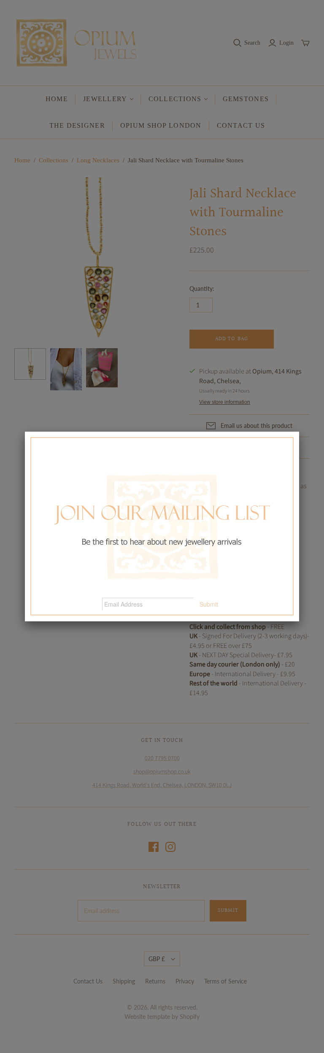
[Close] (299, 431)
